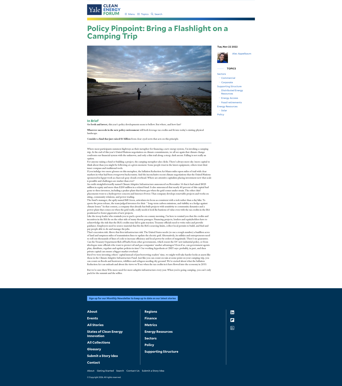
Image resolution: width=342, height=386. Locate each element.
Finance (151, 318)
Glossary (94, 349)
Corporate (227, 82)
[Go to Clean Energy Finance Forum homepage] (104, 9)
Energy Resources (227, 106)
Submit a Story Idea (102, 356)
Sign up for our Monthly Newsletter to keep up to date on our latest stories (132, 298)
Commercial (228, 77)
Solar (224, 110)
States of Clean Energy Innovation (105, 334)
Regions (151, 312)
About (92, 312)
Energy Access (229, 98)
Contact (93, 362)
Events (92, 318)
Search (158, 14)
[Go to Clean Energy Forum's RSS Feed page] (232, 328)
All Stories (95, 325)
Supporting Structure (229, 86)
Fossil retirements (231, 102)
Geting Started (105, 370)
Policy (220, 114)
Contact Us (132, 370)
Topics (145, 14)
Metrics (151, 325)
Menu (131, 14)
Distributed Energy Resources (232, 92)
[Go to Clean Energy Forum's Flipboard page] (232, 320)
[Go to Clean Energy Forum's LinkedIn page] (232, 312)
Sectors (221, 74)
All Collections (98, 342)
